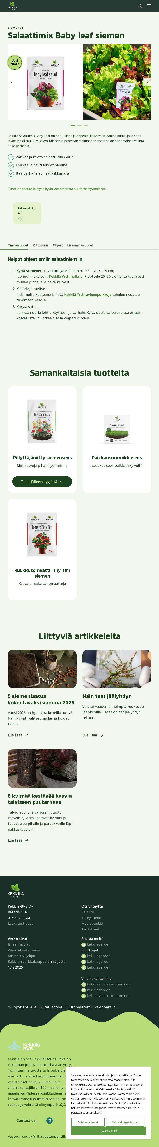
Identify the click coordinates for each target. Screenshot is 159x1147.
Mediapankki (92, 923)
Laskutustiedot (20, 923)
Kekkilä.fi (20, 6)
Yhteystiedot (92, 917)
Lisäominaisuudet (80, 245)
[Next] (147, 82)
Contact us (25, 1120)
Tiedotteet (90, 929)
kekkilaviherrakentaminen (108, 984)
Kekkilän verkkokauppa (27, 961)
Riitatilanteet (51, 1007)
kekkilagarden (98, 944)
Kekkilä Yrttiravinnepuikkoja (87, 294)
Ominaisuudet (18, 245)
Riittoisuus (40, 245)
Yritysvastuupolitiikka (51, 1136)
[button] (139, 6)
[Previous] (12, 82)
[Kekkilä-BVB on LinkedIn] (49, 1120)
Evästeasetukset (88, 1122)
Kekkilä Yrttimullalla (66, 276)
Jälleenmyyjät (19, 944)
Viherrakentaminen (24, 950)
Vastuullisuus (19, 1136)
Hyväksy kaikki (109, 1131)
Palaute (87, 912)
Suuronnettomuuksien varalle (90, 1007)
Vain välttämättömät (125, 1122)
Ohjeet (58, 245)
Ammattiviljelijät (21, 955)
